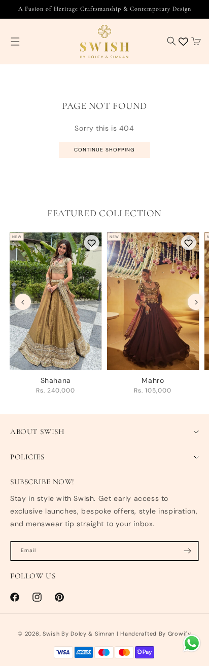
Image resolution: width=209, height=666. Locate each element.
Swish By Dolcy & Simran (79, 633)
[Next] (196, 302)
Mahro (153, 380)
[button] (15, 41)
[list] (109, 316)
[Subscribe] (187, 551)
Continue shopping (104, 149)
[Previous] (23, 302)
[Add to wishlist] (91, 242)
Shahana (56, 380)
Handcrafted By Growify (155, 633)
